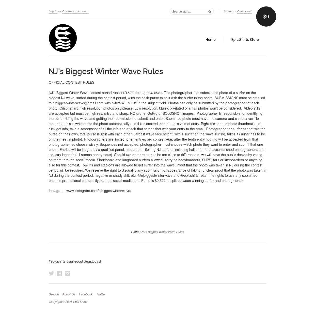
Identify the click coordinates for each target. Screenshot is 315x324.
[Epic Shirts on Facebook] (59, 273)
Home (210, 40)
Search (54, 294)
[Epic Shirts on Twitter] (51, 273)
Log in (53, 11)
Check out (244, 11)
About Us (69, 294)
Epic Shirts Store (245, 40)
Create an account (75, 11)
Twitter (101, 294)
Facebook (86, 294)
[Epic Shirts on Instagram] (67, 273)
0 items (229, 11)
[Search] (209, 11)
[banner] (94, 38)
